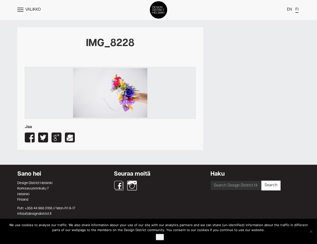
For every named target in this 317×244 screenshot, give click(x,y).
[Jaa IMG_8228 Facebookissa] (30, 137)
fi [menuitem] (296, 9)
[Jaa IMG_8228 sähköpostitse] (70, 137)
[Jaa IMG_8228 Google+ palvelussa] (56, 137)
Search (270, 185)
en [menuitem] (289, 9)
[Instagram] (132, 185)
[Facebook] (119, 185)
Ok (160, 237)
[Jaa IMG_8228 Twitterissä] (43, 137)
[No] (310, 231)
